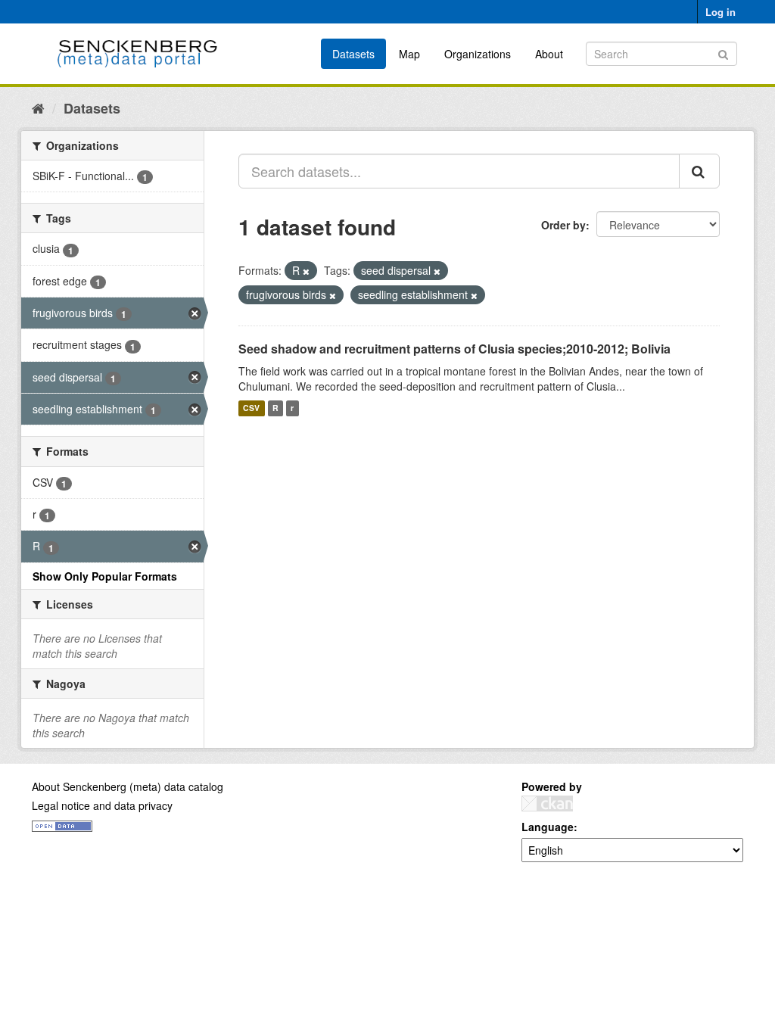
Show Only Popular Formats (105, 576)
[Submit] (723, 52)
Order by (563, 224)
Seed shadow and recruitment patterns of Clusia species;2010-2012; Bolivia (454, 348)
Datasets (353, 53)
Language (547, 826)
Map (409, 53)
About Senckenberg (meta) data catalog (127, 786)
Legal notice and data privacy (102, 805)
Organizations (477, 53)
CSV (251, 408)
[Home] (38, 107)
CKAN (547, 803)
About (549, 53)
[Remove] (306, 271)
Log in (720, 12)
